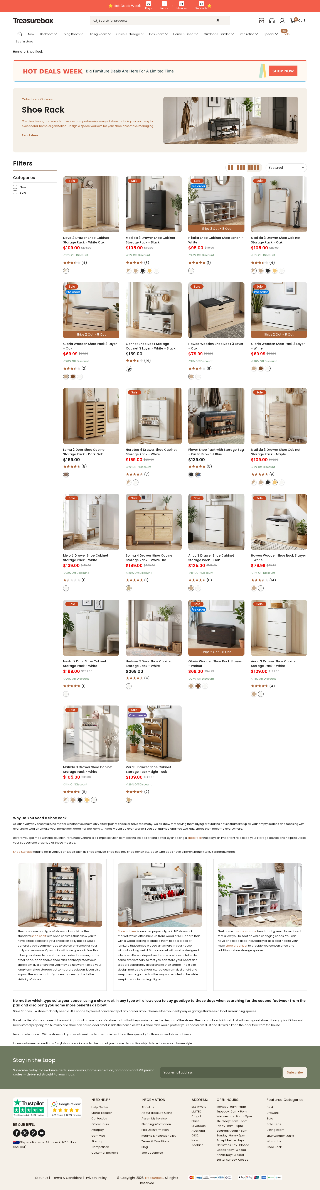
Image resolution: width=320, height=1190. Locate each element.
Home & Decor (184, 34)
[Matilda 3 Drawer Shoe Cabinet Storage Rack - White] (91, 734)
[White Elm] (128, 588)
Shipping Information (156, 1124)
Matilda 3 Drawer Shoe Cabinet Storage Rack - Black (150, 240)
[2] (230, 168)
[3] (241, 168)
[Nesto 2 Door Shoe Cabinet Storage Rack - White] (91, 628)
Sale (286, 33)
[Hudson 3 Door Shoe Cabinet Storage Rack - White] (154, 628)
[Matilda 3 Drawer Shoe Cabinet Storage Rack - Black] (154, 204)
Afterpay (97, 1130)
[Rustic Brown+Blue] (198, 474)
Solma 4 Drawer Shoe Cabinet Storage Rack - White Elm (149, 557)
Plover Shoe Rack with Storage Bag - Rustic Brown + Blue (216, 451)
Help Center (99, 1107)
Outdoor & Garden (217, 34)
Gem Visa (98, 1136)
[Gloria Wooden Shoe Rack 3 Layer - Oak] (91, 310)
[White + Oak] (66, 270)
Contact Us (99, 1118)
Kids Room (156, 34)
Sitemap (97, 1141)
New (31, 34)
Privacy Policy (96, 1178)
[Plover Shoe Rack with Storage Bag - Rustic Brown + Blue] (216, 416)
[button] (217, 20)
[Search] (95, 20)
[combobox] (160, 20)
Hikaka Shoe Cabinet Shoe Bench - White (215, 240)
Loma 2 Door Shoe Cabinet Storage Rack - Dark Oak (84, 451)
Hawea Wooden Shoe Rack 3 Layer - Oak (215, 346)
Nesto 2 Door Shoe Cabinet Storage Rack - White (84, 663)
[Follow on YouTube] (41, 1133)
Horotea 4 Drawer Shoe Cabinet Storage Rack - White (151, 451)
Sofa (270, 1118)
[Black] (142, 270)
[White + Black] (128, 368)
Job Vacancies (152, 1153)
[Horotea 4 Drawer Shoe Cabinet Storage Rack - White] (154, 416)
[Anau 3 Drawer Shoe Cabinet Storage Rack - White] (279, 628)
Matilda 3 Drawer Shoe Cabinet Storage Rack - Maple (275, 451)
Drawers (273, 1113)
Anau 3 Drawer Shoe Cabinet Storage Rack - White (274, 663)
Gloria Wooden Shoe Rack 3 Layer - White (278, 346)
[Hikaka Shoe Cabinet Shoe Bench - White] (216, 204)
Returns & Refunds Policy (158, 1136)
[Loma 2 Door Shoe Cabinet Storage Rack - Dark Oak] (91, 416)
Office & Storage (128, 34)
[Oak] (135, 270)
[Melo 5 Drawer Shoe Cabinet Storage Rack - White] (91, 522)
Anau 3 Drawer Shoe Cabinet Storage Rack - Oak (211, 557)
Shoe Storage (23, 852)
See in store (24, 41)
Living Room (71, 34)
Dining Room (98, 34)
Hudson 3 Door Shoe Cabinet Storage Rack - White (149, 663)
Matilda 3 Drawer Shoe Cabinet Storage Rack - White (88, 769)
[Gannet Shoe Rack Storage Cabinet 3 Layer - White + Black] (154, 310)
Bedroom (47, 34)
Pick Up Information (155, 1130)
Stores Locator (101, 1113)
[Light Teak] (128, 800)
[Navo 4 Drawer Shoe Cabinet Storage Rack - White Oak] (91, 204)
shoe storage (246, 931)
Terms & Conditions (155, 1141)
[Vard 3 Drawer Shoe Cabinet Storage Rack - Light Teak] (154, 734)
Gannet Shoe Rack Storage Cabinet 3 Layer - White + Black (150, 346)
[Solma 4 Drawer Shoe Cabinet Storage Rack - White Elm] (154, 522)
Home (17, 51)
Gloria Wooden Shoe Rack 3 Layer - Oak (90, 346)
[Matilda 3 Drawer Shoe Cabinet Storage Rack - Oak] (279, 204)
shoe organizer (237, 946)
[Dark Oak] (66, 474)
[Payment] (210, 1177)
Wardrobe (274, 1141)
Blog (144, 1147)
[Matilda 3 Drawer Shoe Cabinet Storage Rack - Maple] (279, 416)
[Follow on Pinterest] (33, 1133)
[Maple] (149, 270)
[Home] (19, 34)
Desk (270, 1107)
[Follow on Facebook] (16, 1133)
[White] (156, 270)
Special (269, 34)
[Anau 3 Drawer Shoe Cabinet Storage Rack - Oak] (216, 522)
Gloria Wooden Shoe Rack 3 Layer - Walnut (215, 663)
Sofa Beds (274, 1124)
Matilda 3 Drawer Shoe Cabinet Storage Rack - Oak (275, 240)
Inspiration (247, 34)
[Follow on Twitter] (25, 1133)
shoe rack (195, 838)
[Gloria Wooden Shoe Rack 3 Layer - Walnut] (216, 628)
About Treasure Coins (156, 1113)
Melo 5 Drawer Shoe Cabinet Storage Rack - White (85, 557)
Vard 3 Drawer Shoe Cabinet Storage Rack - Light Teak (148, 769)
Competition (100, 1147)
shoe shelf (38, 936)
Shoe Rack (274, 1147)
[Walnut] (73, 376)
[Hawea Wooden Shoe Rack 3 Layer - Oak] (216, 310)
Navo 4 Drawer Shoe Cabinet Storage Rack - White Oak (86, 240)
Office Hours (100, 1124)
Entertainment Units (280, 1136)
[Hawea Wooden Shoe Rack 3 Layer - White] (279, 522)
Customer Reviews (104, 1153)
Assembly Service (154, 1118)
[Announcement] (160, 6)
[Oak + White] (128, 270)
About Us (147, 1107)
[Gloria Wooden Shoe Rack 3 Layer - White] (279, 310)
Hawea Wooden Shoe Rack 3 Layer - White (278, 557)
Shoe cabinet (127, 931)
